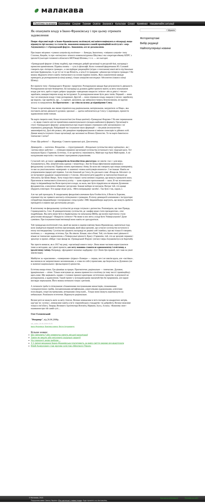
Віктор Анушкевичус (67, 327)
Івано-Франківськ (37, 327)
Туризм (86, 23)
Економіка (64, 23)
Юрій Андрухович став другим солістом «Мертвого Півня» (61, 346)
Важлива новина (51, 327)
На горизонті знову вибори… (46, 340)
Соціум (76, 23)
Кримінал (142, 23)
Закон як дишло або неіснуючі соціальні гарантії (56, 337)
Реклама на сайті (191, 498)
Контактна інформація (169, 498)
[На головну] (60, 14)
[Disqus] (82, 382)
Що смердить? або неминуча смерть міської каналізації (59, 335)
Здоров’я (107, 23)
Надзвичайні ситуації (162, 23)
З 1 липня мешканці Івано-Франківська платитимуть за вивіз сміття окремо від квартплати (77, 343)
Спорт (131, 23)
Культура (120, 23)
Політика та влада (45, 23)
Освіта (96, 23)
